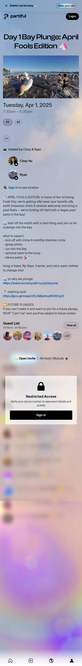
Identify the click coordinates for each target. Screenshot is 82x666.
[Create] (31, 660)
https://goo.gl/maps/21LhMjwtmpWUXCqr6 (33, 296)
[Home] (10, 660)
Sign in (13, 187)
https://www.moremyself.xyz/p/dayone (30, 283)
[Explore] (51, 660)
